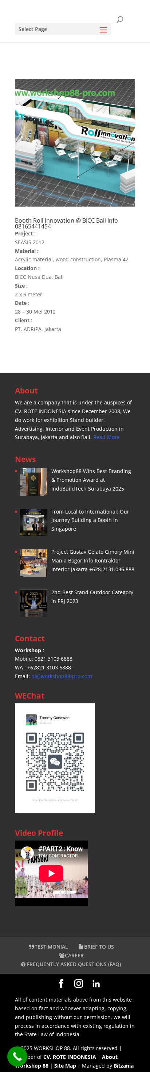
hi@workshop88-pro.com (61, 676)
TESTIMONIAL (51, 946)
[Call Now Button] (17, 1056)
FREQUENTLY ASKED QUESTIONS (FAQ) (73, 964)
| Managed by (84, 1065)
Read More (106, 437)
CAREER (74, 955)
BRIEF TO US (99, 946)
